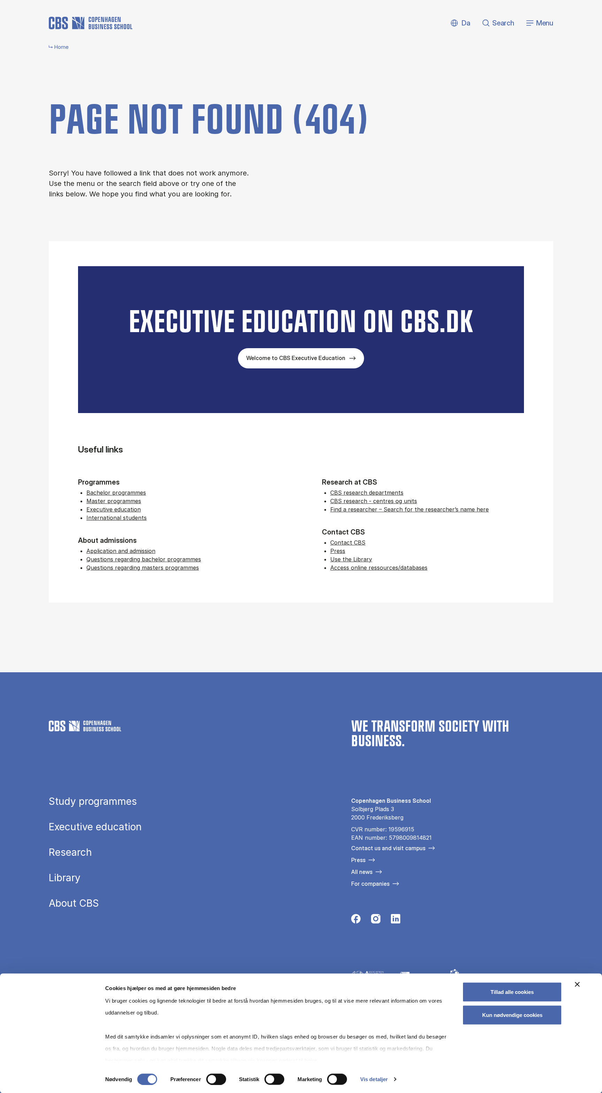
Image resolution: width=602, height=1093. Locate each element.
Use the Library (351, 559)
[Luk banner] (577, 984)
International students (116, 517)
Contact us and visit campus (388, 848)
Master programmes (113, 500)
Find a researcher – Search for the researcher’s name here (409, 509)
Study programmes (93, 801)
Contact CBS (347, 542)
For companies (370, 883)
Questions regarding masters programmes (142, 567)
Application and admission (120, 550)
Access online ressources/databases (378, 567)
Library (64, 878)
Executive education (113, 509)
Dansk (460, 23)
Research (70, 852)
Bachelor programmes (116, 492)
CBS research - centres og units (373, 500)
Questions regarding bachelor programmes (143, 559)
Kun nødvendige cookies (512, 1015)
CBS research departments (366, 492)
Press (337, 550)
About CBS (74, 903)
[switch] (216, 1079)
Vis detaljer (374, 1079)
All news (361, 871)
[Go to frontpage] (90, 23)
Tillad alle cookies (512, 992)
